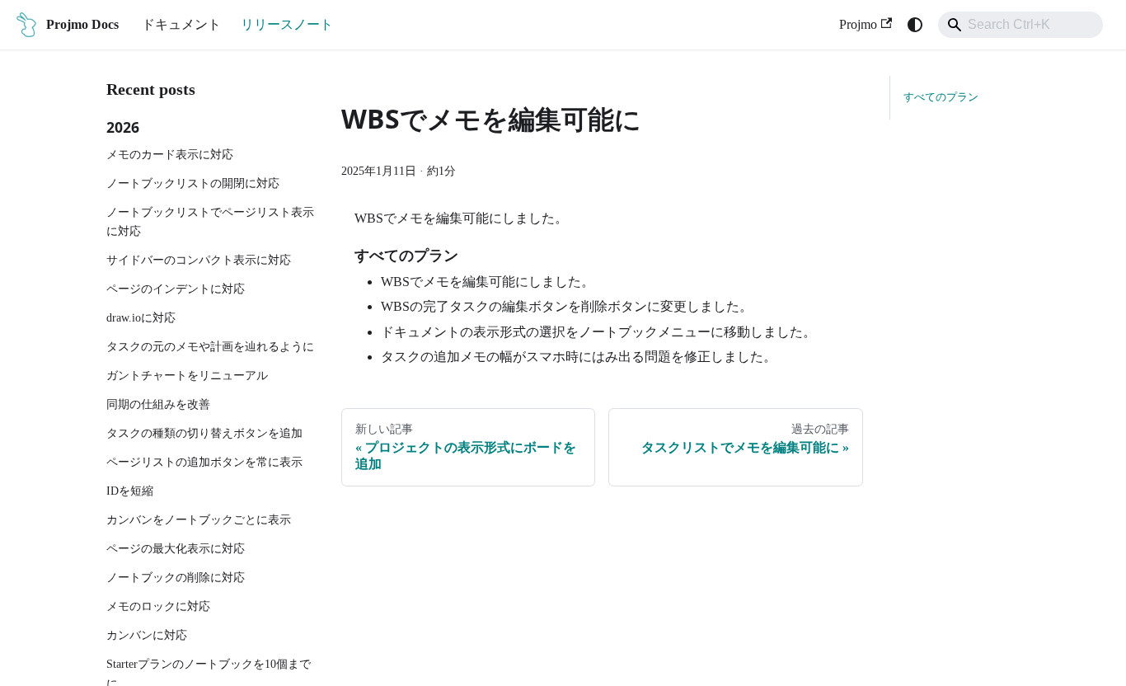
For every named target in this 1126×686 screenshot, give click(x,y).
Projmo (858, 24)
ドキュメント (181, 24)
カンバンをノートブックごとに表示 (198, 519)
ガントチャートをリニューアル (187, 375)
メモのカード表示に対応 (169, 154)
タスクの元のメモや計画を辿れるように (210, 346)
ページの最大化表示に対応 (175, 548)
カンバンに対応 (146, 634)
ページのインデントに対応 (175, 288)
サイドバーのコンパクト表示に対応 (198, 259)
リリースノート (287, 24)
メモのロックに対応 (158, 606)
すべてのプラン (940, 97)
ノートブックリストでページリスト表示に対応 (210, 221)
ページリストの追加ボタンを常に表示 (204, 461)
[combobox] (1020, 25)
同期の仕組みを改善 (158, 404)
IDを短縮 (129, 490)
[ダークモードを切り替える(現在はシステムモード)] (915, 25)
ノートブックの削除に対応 (175, 577)
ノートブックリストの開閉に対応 (192, 183)
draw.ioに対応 (141, 317)
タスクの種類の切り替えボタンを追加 (204, 432)
